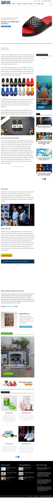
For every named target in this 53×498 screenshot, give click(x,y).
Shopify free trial (10, 306)
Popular (30, 3)
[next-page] (18, 457)
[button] (50, 3)
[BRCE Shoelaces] (26, 434)
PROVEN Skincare (27, 467)
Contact (39, 0)
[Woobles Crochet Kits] (44, 93)
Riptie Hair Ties (9, 444)
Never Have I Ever (26, 413)
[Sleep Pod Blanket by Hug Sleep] (21, 478)
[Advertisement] (17, 176)
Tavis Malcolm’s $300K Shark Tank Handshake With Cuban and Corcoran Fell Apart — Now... (44, 143)
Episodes (38, 3)
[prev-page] (16, 457)
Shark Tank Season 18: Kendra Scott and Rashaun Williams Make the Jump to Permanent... (44, 174)
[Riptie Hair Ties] (9, 434)
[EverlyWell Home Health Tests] (3, 469)
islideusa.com (6, 255)
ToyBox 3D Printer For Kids (11, 472)
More (42, 3)
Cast (35, 3)
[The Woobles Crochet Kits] (21, 473)
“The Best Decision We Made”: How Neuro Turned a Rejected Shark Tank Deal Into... (44, 158)
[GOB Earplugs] (9, 403)
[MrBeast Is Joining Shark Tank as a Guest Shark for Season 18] (44, 121)
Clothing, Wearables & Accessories (9, 18)
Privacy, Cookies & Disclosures (46, 0)
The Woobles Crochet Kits (29, 472)
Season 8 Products (6, 26)
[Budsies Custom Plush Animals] (3, 478)
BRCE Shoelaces (26, 444)
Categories (19, 3)
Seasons (13, 3)
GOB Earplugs (9, 413)
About (36, 0)
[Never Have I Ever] (26, 403)
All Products (25, 3)
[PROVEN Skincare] (21, 469)
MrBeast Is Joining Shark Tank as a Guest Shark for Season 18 (44, 127)
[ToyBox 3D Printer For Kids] (3, 473)
